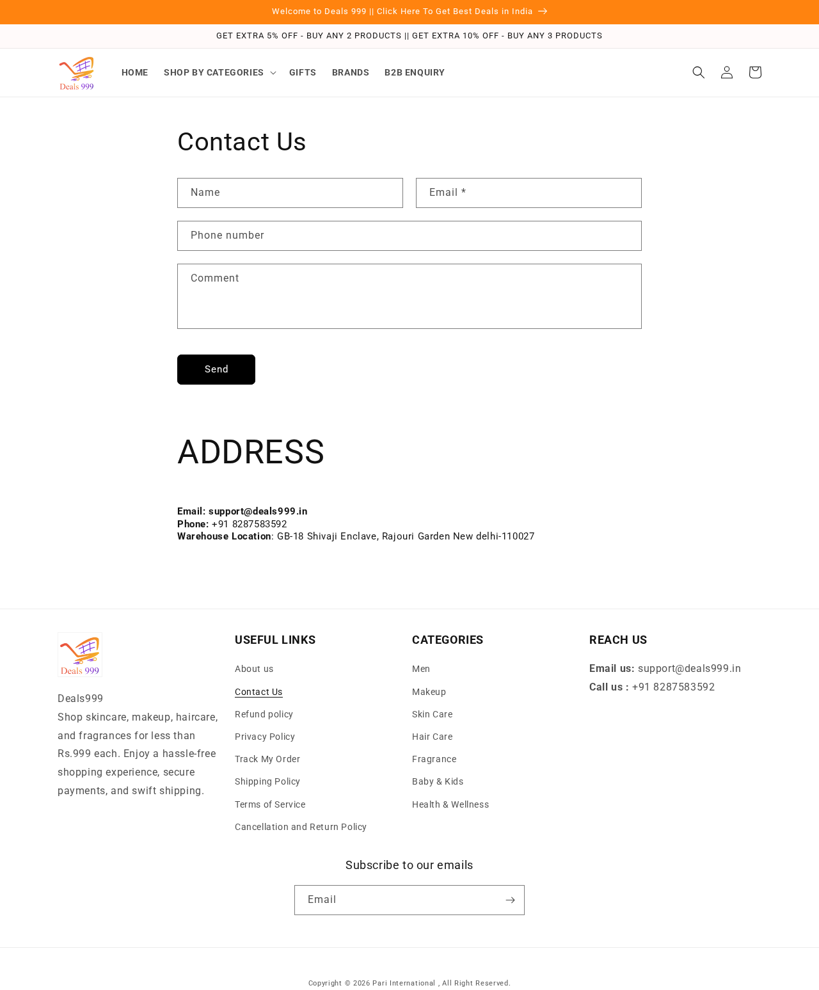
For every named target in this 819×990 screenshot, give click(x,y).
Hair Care (432, 736)
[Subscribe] (510, 900)
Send (216, 369)
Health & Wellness (450, 804)
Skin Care (432, 714)
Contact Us (259, 692)
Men (421, 669)
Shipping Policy (268, 781)
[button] (219, 72)
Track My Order (267, 759)
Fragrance (434, 759)
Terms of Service (270, 804)
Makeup (429, 692)
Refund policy (264, 714)
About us (254, 669)
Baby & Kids (438, 781)
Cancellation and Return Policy (301, 827)
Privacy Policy (265, 736)
